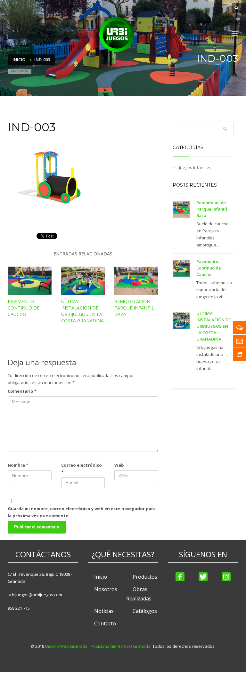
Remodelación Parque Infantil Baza (134, 307)
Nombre (18, 465)
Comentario (22, 391)
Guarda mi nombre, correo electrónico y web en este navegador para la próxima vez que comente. (82, 512)
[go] (225, 128)
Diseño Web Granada (66, 646)
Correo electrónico (81, 468)
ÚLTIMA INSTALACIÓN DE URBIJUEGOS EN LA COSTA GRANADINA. (83, 311)
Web (119, 465)
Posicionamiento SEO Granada (121, 646)
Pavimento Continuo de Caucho (23, 307)
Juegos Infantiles (195, 167)
